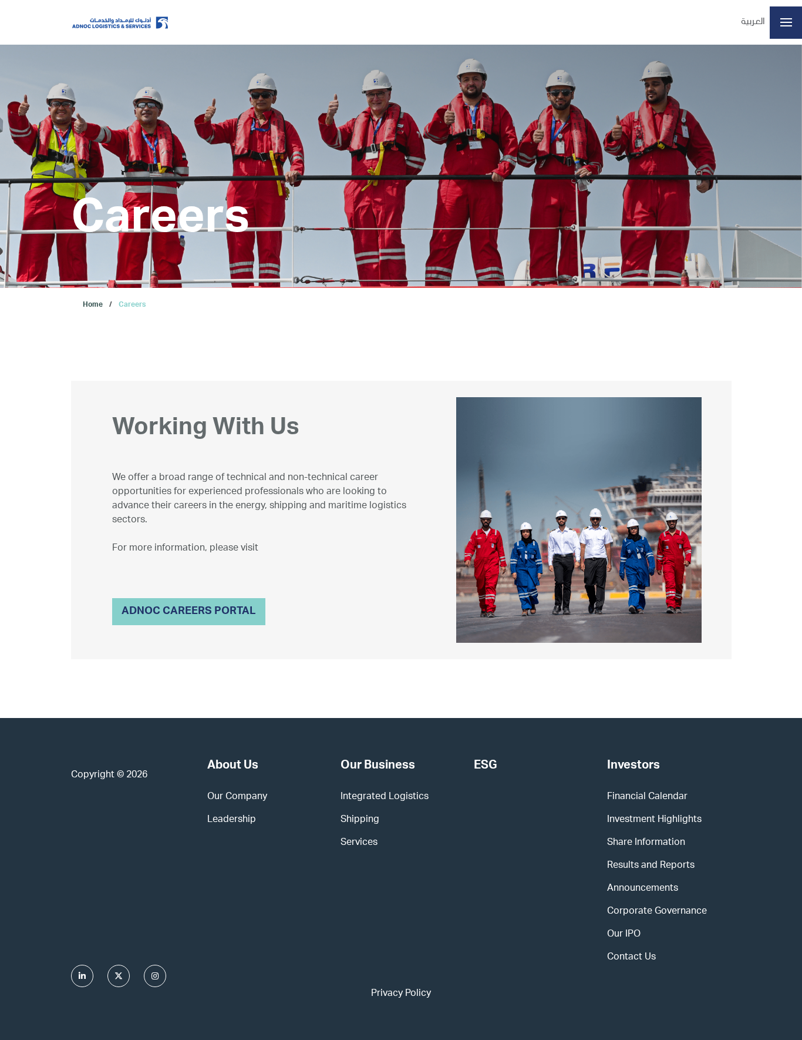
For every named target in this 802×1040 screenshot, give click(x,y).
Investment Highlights (654, 820)
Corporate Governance (657, 912)
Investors (633, 766)
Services (359, 843)
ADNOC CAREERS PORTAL (189, 611)
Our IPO (624, 935)
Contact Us (631, 957)
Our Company (237, 797)
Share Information (646, 843)
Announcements (642, 889)
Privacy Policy (401, 994)
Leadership (231, 820)
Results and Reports (651, 866)
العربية (753, 22)
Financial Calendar (647, 797)
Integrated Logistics (385, 797)
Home (93, 304)
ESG (485, 766)
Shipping (360, 820)
